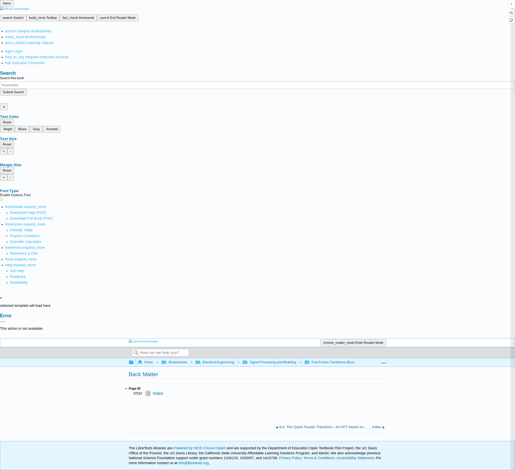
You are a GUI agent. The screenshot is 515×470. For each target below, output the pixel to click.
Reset (7, 122)
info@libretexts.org (193, 463)
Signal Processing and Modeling (273, 362)
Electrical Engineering (218, 362)
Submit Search (13, 92)
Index (158, 393)
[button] (18, 277)
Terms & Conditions (319, 458)
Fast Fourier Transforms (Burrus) (335, 362)
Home (149, 362)
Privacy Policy (290, 458)
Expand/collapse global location (383, 361)
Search (136, 352)
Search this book (12, 78)
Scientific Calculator (26, 242)
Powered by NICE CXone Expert (200, 448)
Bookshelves (178, 362)
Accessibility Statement (355, 458)
